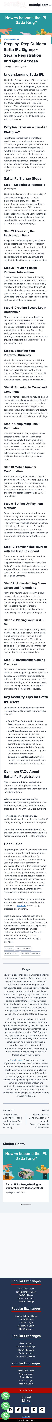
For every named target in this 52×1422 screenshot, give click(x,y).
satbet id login (26, 1353)
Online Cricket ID (11, 39)
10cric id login (26, 1374)
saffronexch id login (26, 1346)
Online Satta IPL (12, 953)
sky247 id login (26, 1295)
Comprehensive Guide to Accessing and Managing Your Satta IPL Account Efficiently (12, 1119)
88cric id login (26, 1380)
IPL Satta (21, 905)
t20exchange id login (26, 1292)
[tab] (21, 1204)
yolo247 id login (26, 1288)
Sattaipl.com (16, 1060)
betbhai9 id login (26, 1298)
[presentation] (26, 1164)
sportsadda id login (26, 1356)
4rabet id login (26, 1384)
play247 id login (26, 1371)
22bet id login (26, 1322)
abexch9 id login (26, 1326)
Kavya (8, 67)
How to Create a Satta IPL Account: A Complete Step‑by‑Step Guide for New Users (39, 1119)
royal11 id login (26, 1350)
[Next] (45, 1176)
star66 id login (26, 1329)
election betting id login (26, 1316)
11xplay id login (26, 1319)
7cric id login (26, 1377)
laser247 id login (26, 1301)
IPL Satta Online (23, 948)
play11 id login (26, 1343)
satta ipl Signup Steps (31, 953)
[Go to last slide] (7, 1176)
